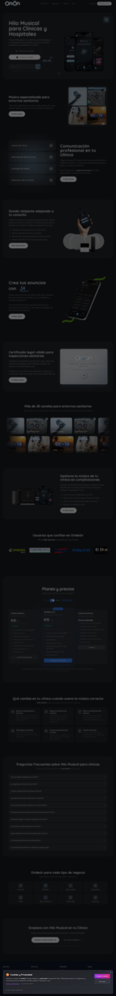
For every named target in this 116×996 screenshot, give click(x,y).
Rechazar (102, 981)
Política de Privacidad (12, 984)
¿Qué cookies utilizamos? (14, 990)
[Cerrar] (111, 972)
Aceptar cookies (102, 976)
